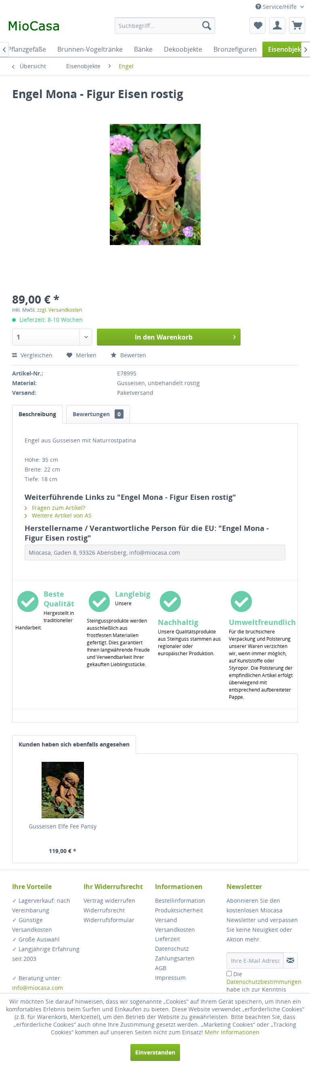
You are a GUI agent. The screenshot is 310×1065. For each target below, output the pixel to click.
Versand (166, 920)
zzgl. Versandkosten (59, 309)
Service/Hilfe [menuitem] (279, 6)
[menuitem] (165, 25)
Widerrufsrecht (104, 910)
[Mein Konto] (277, 25)
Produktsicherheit (179, 910)
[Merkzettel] (257, 25)
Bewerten (132, 355)
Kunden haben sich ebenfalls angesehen (74, 744)
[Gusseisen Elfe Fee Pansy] (63, 790)
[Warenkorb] (297, 25)
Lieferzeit (167, 939)
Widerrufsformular (109, 920)
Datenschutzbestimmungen (264, 981)
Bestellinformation (180, 900)
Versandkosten (175, 929)
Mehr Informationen (232, 1032)
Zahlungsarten (175, 958)
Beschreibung (37, 414)
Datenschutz (172, 948)
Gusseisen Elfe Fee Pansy (62, 826)
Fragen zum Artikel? (57, 508)
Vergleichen (35, 355)
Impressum (170, 977)
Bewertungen (97, 414)
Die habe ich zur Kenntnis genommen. (264, 985)
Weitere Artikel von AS (61, 515)
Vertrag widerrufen (109, 900)
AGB (160, 968)
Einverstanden (155, 1052)
